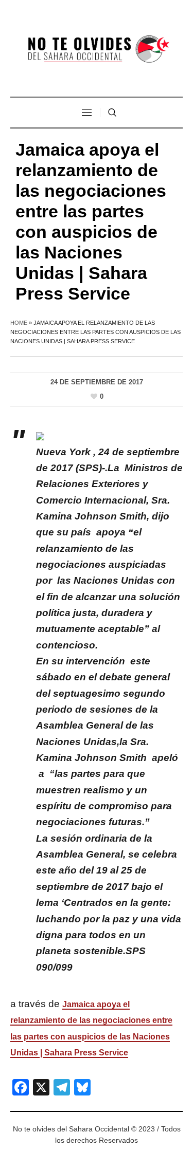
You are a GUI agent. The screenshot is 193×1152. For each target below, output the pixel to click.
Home (18, 323)
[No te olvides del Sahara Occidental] (97, 49)
